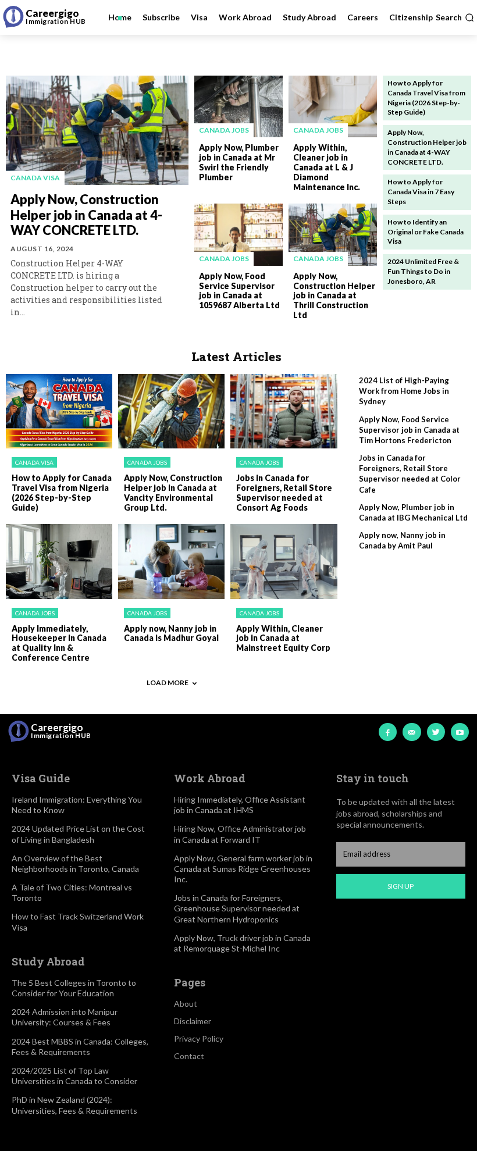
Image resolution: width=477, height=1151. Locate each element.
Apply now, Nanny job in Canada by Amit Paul (402, 540)
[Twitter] (436, 732)
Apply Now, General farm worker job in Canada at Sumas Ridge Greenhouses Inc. (243, 868)
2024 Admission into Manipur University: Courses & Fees (65, 1017)
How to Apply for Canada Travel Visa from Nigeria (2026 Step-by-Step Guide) (62, 492)
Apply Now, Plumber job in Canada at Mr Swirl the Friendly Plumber (239, 161)
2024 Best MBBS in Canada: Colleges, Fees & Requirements (80, 1046)
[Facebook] (388, 732)
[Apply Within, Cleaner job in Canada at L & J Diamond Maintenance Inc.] (333, 106)
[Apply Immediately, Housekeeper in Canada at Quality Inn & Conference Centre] (59, 561)
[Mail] (412, 732)
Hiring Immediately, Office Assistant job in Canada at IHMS (239, 804)
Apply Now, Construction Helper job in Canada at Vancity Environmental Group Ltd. (173, 492)
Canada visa (35, 177)
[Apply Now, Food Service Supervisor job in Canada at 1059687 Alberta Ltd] (238, 234)
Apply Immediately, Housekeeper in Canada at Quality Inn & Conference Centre (59, 642)
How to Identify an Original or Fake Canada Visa (425, 232)
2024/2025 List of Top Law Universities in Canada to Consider (74, 1076)
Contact (189, 1056)
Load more (167, 682)
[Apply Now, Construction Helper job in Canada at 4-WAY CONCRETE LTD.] (97, 130)
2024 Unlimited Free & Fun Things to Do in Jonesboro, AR (423, 271)
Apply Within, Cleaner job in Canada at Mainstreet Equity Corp (283, 638)
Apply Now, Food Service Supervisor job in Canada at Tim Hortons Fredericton (409, 430)
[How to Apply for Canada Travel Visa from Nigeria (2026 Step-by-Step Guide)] (59, 411)
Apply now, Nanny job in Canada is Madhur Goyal (171, 633)
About (185, 1004)
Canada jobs (224, 130)
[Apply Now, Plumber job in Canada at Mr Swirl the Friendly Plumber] (238, 106)
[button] (455, 17)
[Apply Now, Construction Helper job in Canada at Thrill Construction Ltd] (333, 234)
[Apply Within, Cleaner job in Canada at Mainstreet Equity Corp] (283, 561)
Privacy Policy (198, 1038)
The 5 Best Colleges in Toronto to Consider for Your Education (74, 988)
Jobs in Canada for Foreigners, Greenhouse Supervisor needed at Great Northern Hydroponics (237, 908)
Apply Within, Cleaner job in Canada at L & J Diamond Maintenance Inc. (326, 166)
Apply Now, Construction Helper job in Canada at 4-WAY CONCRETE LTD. (86, 214)
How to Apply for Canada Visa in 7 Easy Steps (420, 191)
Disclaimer (192, 1021)
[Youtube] (460, 732)
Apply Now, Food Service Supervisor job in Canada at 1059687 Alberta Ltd (239, 290)
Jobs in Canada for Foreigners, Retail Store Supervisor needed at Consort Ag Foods (284, 492)
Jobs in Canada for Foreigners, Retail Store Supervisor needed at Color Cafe (410, 473)
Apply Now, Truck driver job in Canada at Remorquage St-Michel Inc (242, 943)
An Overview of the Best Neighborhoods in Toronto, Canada (75, 863)
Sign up (400, 886)
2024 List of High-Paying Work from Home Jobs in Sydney (404, 391)
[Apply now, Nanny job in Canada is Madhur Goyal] (171, 561)
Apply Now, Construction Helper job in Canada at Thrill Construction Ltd (334, 295)
